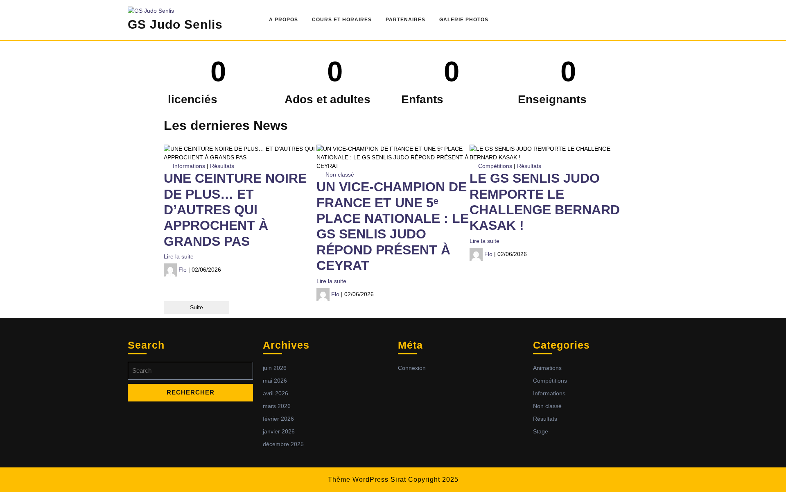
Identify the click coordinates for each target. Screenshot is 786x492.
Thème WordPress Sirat (367, 479)
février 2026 (278, 418)
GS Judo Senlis (175, 24)
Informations (189, 166)
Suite (196, 307)
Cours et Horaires (342, 20)
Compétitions (495, 166)
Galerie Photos (463, 20)
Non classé (339, 174)
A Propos (283, 20)
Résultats (222, 166)
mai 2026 (275, 380)
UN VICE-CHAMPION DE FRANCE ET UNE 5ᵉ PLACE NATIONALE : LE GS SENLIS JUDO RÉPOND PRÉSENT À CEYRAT (392, 226)
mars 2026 (277, 406)
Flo (182, 269)
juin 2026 (275, 368)
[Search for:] (190, 373)
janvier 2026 (279, 431)
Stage (540, 431)
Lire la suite (179, 256)
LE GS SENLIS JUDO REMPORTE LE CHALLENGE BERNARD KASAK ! (545, 202)
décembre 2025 (283, 444)
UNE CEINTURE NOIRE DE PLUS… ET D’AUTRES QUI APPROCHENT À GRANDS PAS (235, 210)
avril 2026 (275, 393)
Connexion (412, 368)
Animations (547, 368)
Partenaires (405, 20)
